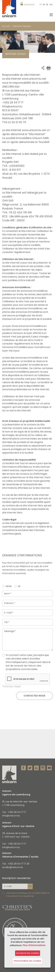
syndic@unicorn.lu (12, 867)
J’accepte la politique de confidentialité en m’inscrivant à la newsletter (28, 895)
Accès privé (29, 4)
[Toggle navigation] (51, 15)
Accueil (6, 26)
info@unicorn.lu (11, 815)
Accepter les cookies (27, 953)
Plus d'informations (34, 945)
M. (19, 586)
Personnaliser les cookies (27, 960)
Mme (9, 586)
